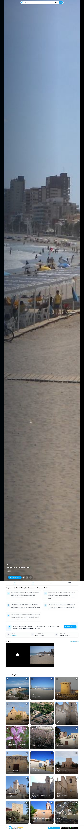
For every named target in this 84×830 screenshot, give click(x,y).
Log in (61, 2)
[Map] (27, 577)
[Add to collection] (23, 577)
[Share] (30, 577)
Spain (9, 564)
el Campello (13, 635)
